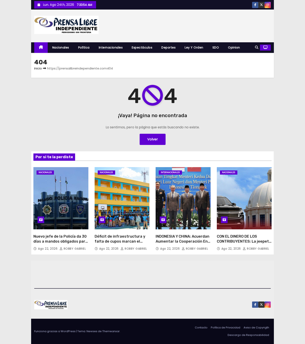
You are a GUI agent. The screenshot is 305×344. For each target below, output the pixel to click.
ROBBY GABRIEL (74, 249)
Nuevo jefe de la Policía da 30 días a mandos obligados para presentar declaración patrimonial (60, 244)
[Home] (41, 47)
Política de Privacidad (225, 327)
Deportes (168, 47)
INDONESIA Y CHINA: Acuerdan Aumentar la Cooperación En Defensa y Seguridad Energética (182, 244)
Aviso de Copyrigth (256, 327)
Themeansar (111, 331)
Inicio (38, 68)
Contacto (201, 327)
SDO (215, 47)
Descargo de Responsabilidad (248, 335)
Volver (152, 139)
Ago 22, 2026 (48, 249)
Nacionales (60, 47)
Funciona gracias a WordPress (55, 331)
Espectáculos (142, 47)
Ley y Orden (194, 47)
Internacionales (111, 47)
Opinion (234, 47)
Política (84, 47)
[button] (256, 47)
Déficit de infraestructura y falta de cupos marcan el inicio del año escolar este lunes (120, 244)
